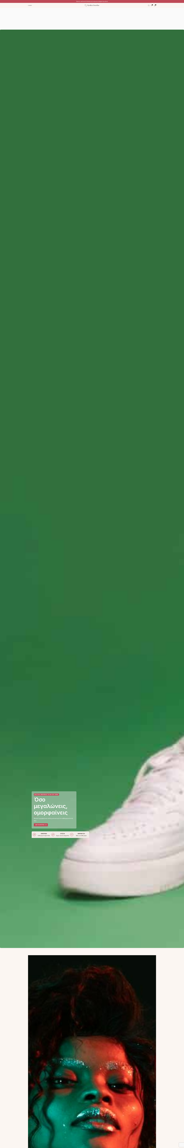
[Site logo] (92, 5)
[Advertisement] (92, 19)
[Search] (148, 5)
